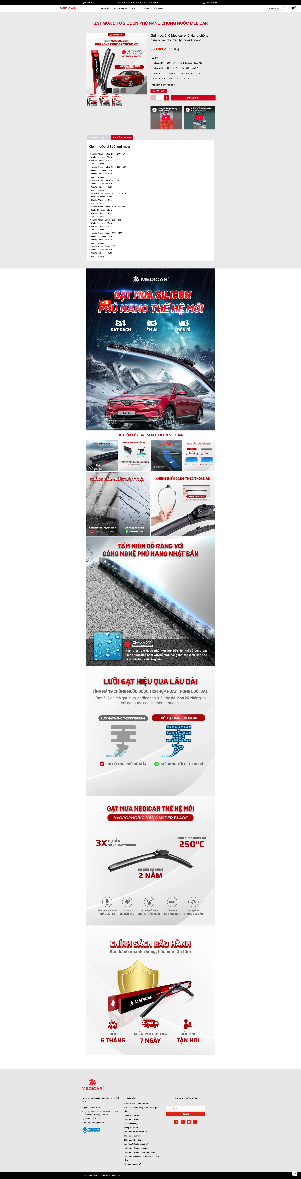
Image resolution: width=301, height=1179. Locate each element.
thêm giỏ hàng (193, 98)
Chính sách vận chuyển (133, 1136)
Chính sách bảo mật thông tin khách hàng (139, 1152)
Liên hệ (145, 8)
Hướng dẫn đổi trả (131, 1128)
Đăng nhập (209, 2)
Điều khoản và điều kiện (133, 1164)
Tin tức (134, 8)
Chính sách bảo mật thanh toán (136, 1148)
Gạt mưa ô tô (120, 8)
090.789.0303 (88, 2)
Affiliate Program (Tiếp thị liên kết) (136, 1103)
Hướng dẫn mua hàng (132, 1115)
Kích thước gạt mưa (99, 138)
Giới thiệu (158, 8)
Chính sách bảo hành (132, 1119)
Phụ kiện (105, 8)
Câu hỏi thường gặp (131, 1123)
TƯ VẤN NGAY (158, 91)
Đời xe (154, 57)
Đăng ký (216, 2)
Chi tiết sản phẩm (122, 138)
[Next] (141, 61)
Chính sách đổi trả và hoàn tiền (135, 1132)
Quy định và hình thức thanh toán (136, 1144)
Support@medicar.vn (98, 1123)
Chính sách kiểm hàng (132, 1140)
